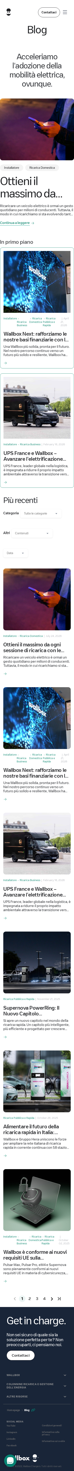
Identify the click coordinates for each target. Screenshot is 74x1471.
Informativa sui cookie (53, 1441)
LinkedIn (11, 1439)
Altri (6, 533)
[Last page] (59, 1298)
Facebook (12, 1445)
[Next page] (52, 1298)
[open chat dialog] (10, 1461)
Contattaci (49, 12)
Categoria (11, 513)
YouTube (11, 1426)
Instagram (12, 1432)
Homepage (13, 1410)
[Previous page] (15, 1298)
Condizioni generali (52, 1425)
